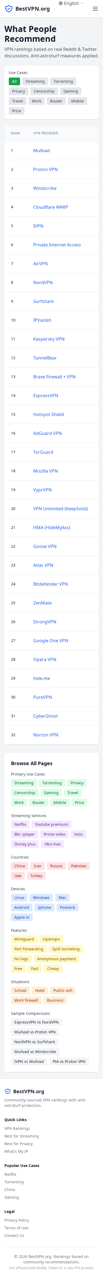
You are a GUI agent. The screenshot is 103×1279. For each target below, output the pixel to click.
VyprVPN (42, 490)
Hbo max (52, 844)
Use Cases (18, 72)
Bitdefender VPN (50, 584)
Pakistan (79, 865)
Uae (17, 875)
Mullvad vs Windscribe (35, 1051)
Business (55, 1000)
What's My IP (16, 1151)
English (71, 3)
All (14, 81)
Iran (37, 865)
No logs (21, 958)
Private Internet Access (57, 245)
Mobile (77, 101)
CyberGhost (45, 716)
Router (56, 101)
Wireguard (24, 939)
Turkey (36, 875)
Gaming (70, 91)
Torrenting (63, 81)
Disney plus (25, 844)
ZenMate (42, 603)
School (20, 990)
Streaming (35, 81)
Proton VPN (45, 169)
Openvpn (51, 939)
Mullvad (41, 151)
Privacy (18, 91)
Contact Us (14, 1235)
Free (18, 968)
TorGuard (43, 452)
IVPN (38, 226)
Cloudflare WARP (50, 207)
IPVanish (42, 320)
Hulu (78, 834)
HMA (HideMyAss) (51, 527)
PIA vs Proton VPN (69, 1061)
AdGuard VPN (47, 433)
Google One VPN (50, 641)
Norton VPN (45, 735)
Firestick (67, 907)
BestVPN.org (32, 8)
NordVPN (43, 282)
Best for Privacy (18, 1143)
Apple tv (21, 917)
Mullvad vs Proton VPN (35, 1032)
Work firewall (26, 1000)
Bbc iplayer (24, 834)
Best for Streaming (21, 1136)
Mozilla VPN (45, 471)
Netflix (20, 824)
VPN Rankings (17, 1128)
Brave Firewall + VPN (54, 377)
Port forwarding (28, 948)
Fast (34, 968)
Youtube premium (51, 824)
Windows (41, 897)
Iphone (44, 907)
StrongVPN (44, 622)
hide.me (41, 678)
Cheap (53, 968)
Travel (17, 101)
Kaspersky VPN (49, 339)
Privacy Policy (16, 1220)
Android (21, 907)
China (19, 865)
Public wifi (63, 990)
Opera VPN (44, 659)
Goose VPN (45, 546)
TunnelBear (45, 358)
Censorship (44, 91)
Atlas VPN (43, 565)
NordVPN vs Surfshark (34, 1041)
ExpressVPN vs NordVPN (36, 1022)
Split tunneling (66, 948)
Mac (62, 897)
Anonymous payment (56, 958)
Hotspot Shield (48, 414)
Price (16, 110)
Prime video (54, 834)
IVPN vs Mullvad (29, 1061)
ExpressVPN (45, 396)
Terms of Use (16, 1227)
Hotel (40, 990)
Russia (56, 865)
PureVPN (42, 697)
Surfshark (43, 301)
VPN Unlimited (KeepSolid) (60, 509)
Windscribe (45, 188)
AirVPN (40, 264)
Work (36, 101)
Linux (19, 897)
